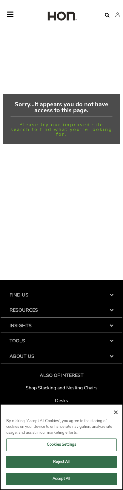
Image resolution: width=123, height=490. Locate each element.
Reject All (61, 461)
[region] (61, 447)
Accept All (61, 478)
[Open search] (107, 15)
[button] (117, 15)
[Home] (61, 16)
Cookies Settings (61, 444)
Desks (61, 400)
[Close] (115, 412)
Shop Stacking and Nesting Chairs (62, 388)
